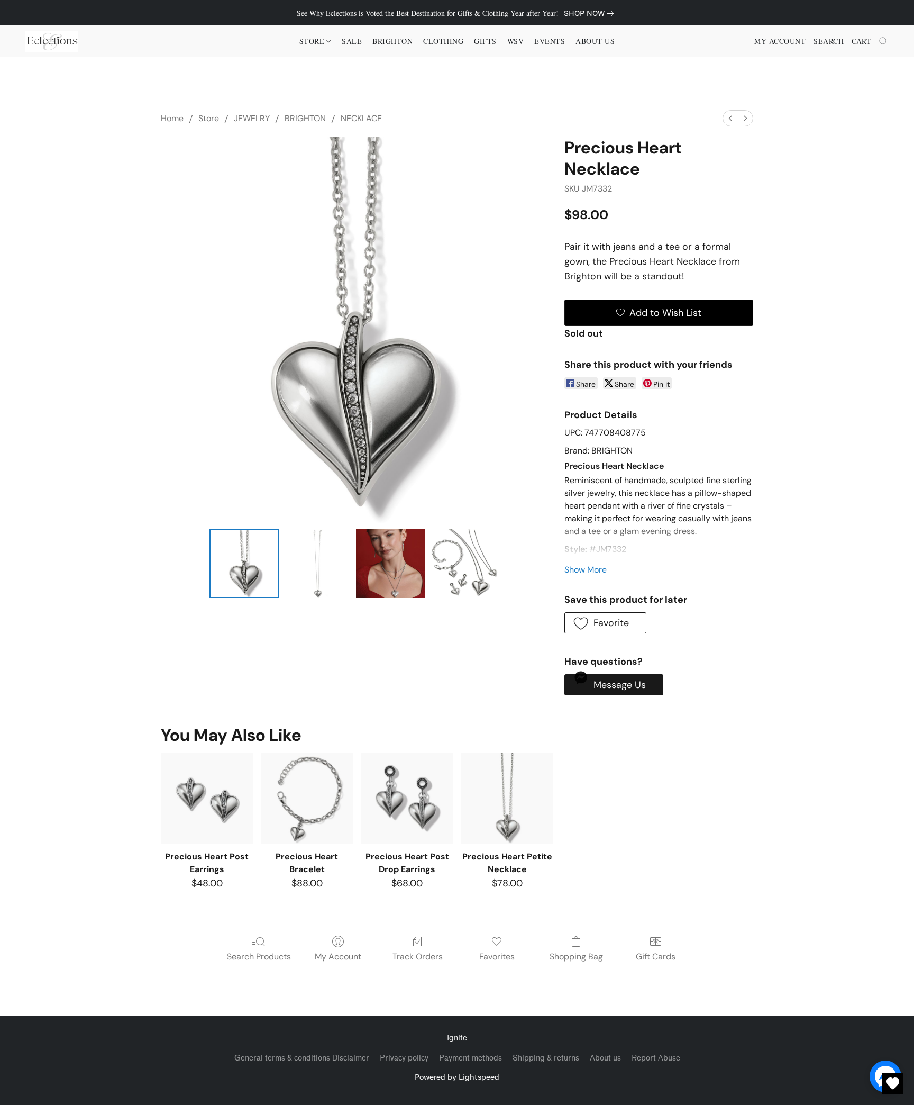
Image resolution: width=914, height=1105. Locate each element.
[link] (591, 13)
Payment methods (470, 1058)
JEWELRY (252, 118)
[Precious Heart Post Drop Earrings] (407, 798)
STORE (313, 41)
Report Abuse (656, 1058)
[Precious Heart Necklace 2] (390, 563)
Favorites (497, 956)
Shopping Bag (576, 956)
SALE (352, 41)
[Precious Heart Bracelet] (307, 798)
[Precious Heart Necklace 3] (463, 563)
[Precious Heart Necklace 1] (317, 563)
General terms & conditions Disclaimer (301, 1058)
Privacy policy (404, 1058)
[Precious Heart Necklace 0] (243, 563)
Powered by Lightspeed (457, 1076)
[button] (51, 41)
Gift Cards (655, 956)
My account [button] (780, 41)
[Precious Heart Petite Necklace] (507, 798)
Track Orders (417, 956)
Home (172, 118)
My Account (338, 956)
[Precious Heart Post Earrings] (206, 798)
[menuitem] (730, 118)
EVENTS (549, 41)
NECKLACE (361, 118)
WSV (515, 41)
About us (605, 1058)
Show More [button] (585, 569)
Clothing (443, 41)
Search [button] (829, 41)
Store (208, 118)
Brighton (392, 41)
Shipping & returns (546, 1058)
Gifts (485, 41)
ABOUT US (595, 41)
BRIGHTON (305, 118)
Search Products (259, 956)
